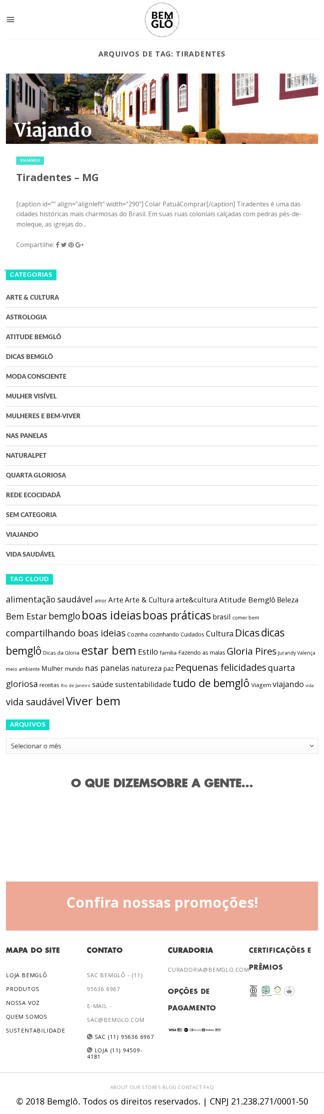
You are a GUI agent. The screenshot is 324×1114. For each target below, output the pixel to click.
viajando (288, 684)
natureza (146, 668)
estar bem (108, 650)
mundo (74, 668)
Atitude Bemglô (33, 337)
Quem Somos (26, 1016)
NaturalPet (26, 456)
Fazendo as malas (201, 652)
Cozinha (137, 634)
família (168, 652)
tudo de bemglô (211, 683)
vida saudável (35, 701)
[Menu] (10, 19)
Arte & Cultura (32, 298)
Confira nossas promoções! (162, 902)
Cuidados (192, 634)
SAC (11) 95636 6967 (123, 1036)
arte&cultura (196, 599)
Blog (169, 1087)
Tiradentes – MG (57, 177)
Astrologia (26, 317)
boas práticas (177, 615)
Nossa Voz (23, 1002)
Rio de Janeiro (75, 685)
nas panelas (107, 667)
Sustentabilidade (35, 1030)
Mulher (52, 668)
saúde (102, 684)
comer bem (245, 617)
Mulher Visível (31, 396)
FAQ (208, 1087)
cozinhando (164, 634)
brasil (222, 616)
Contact (190, 1087)
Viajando (30, 160)
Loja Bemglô (26, 975)
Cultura (220, 633)
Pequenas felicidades (220, 667)
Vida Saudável (30, 554)
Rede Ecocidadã (33, 495)
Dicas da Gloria (61, 652)
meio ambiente (23, 669)
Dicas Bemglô (29, 357)
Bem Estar (26, 616)
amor (100, 600)
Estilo (148, 651)
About (119, 1087)
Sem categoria (31, 515)
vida (309, 685)
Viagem (261, 685)
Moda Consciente (36, 377)
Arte (115, 599)
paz (168, 668)
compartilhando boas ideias (66, 633)
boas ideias (111, 615)
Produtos (22, 989)
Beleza (288, 599)
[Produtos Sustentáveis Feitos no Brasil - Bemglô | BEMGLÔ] (162, 20)
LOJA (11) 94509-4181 (114, 1053)
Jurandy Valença (296, 653)
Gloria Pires (252, 650)
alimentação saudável (49, 599)
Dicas (247, 633)
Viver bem (93, 701)
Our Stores (145, 1087)
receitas (49, 685)
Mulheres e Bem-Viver (43, 416)
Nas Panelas (26, 436)
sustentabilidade (143, 684)
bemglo (64, 616)
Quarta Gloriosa (36, 475)
